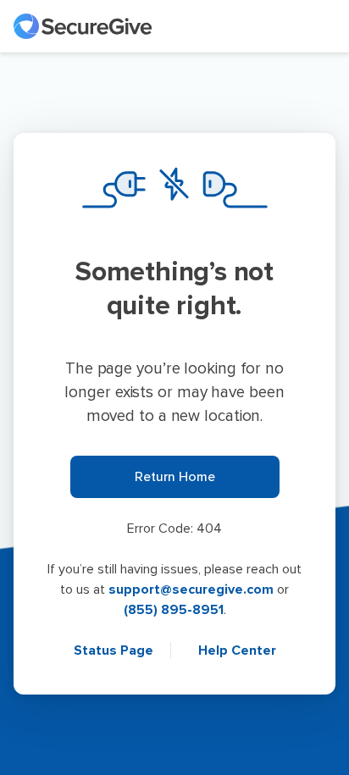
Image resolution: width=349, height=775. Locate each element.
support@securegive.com (191, 589)
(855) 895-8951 (174, 609)
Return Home (175, 476)
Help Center (237, 650)
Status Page (115, 650)
